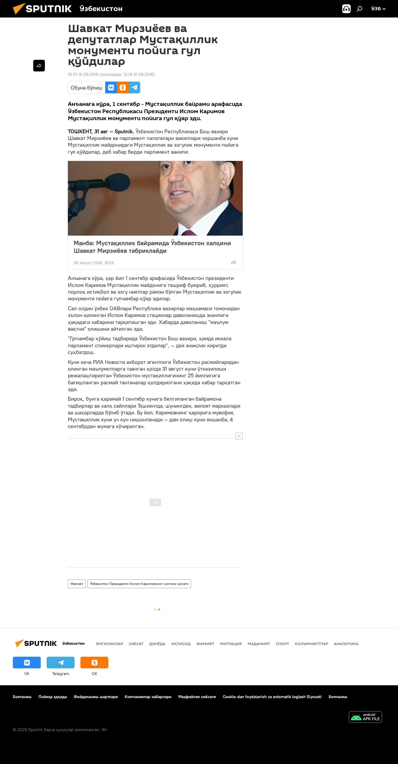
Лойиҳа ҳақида (52, 696)
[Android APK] (365, 717)
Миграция (231, 643)
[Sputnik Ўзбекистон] (45, 16)
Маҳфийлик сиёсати (197, 696)
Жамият (77, 583)
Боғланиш (22, 696)
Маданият (259, 643)
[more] (233, 262)
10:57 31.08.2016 (83, 74)
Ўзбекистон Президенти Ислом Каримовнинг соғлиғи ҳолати (139, 583)
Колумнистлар (311, 643)
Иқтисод (181, 643)
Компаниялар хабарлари (148, 696)
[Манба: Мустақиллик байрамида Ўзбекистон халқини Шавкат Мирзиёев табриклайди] (155, 198)
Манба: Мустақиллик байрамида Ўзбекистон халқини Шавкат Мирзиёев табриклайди (152, 246)
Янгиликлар (109, 643)
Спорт (282, 643)
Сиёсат (136, 643)
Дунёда (157, 643)
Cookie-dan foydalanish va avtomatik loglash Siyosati (272, 696)
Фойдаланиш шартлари (96, 696)
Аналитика (346, 643)
